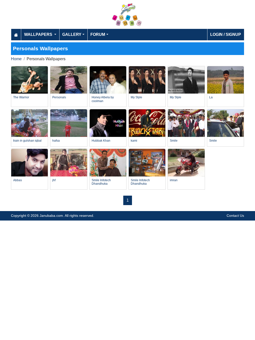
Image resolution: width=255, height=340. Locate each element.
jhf (54, 180)
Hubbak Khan (101, 140)
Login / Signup (225, 34)
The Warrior (21, 97)
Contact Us (235, 216)
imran (174, 180)
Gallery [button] (71, 34)
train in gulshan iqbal (27, 140)
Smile (174, 140)
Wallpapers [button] (38, 34)
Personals (59, 97)
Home (16, 59)
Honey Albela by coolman (103, 99)
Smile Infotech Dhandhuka (101, 181)
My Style (136, 97)
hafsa (56, 140)
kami (134, 140)
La (211, 97)
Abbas (17, 180)
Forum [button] (97, 34)
